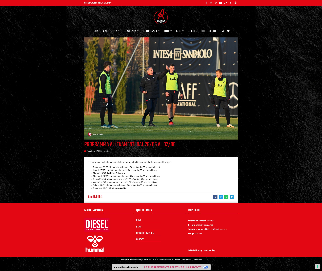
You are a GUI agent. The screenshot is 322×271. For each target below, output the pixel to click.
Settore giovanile (150, 31)
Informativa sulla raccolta (126, 267)
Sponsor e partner (145, 233)
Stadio (178, 31)
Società (114, 31)
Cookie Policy (198, 260)
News (105, 31)
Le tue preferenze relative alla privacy (172, 267)
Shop (203, 31)
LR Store (212, 31)
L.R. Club (191, 31)
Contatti (140, 239)
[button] (215, 197)
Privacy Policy (186, 260)
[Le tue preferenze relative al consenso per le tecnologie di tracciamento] (317, 266)
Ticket (166, 31)
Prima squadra (130, 31)
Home (97, 31)
